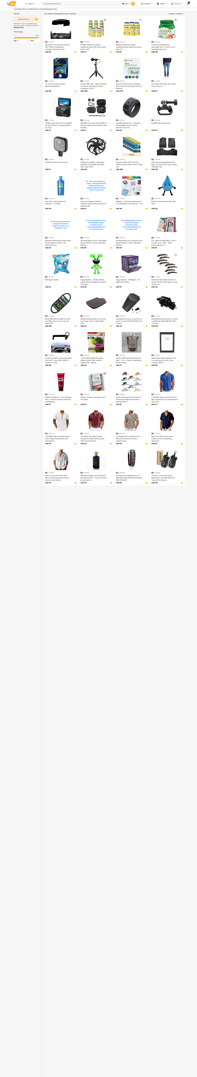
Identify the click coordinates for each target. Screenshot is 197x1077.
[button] (147, 3)
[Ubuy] (12, 3)
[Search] (133, 4)
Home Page (18, 9)
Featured (179, 14)
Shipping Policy (19, 27)
